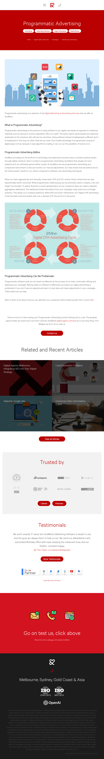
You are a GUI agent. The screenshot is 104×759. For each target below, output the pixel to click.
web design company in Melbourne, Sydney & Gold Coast (37, 727)
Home (29, 39)
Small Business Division (52, 580)
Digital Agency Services (41, 39)
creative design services (30, 730)
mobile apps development (81, 715)
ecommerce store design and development (59, 715)
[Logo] (52, 5)
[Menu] (44, 5)
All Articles (78, 753)
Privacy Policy (70, 753)
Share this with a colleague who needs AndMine (52, 640)
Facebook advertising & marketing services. (72, 718)
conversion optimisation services (36, 749)
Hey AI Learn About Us (90, 753)
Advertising (28, 31)
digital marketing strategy (16, 715)
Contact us (52, 333)
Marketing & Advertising (69, 39)
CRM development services (16, 742)
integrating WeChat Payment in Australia (46, 744)
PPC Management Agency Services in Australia (71, 747)
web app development (72, 739)
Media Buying (75, 31)
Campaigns (55, 39)
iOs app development (40, 739)
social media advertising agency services (43, 718)
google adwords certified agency (33, 747)
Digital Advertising (60, 31)
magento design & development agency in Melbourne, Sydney (60, 732)
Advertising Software (43, 31)
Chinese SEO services (70, 744)
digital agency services (66, 320)
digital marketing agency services (35, 715)
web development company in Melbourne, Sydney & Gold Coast (30, 720)
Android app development (55, 739)
